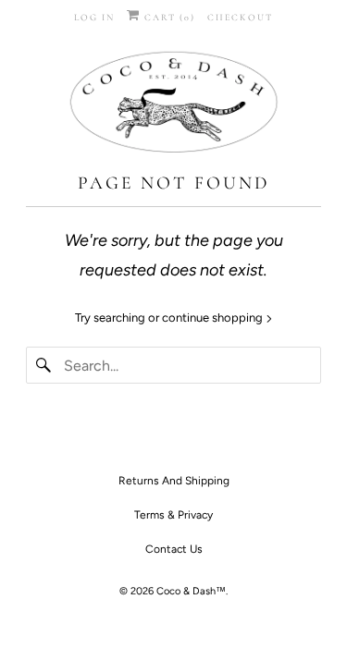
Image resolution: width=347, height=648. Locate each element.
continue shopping (214, 317)
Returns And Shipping (173, 480)
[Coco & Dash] (173, 104)
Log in (94, 17)
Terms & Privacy (173, 514)
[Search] (44, 365)
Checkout (240, 17)
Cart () (168, 17)
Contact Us (174, 549)
